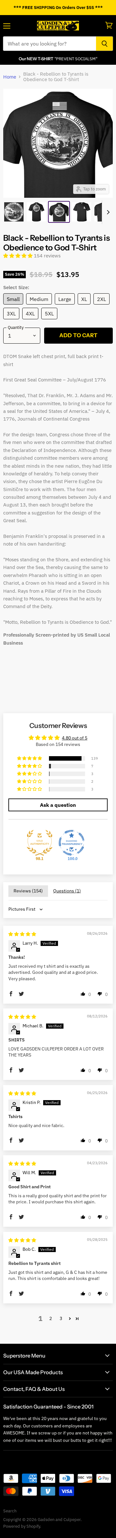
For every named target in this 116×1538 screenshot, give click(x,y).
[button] (18, 256)
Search (9, 1511)
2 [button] (50, 1318)
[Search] (104, 43)
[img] (22, 934)
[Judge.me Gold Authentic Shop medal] (40, 843)
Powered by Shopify (21, 1526)
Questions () (67, 891)
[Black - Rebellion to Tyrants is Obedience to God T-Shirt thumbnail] (14, 212)
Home (9, 76)
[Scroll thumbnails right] (107, 212)
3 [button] (61, 1318)
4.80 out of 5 (74, 738)
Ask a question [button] (58, 805)
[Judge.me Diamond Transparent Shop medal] (71, 843)
